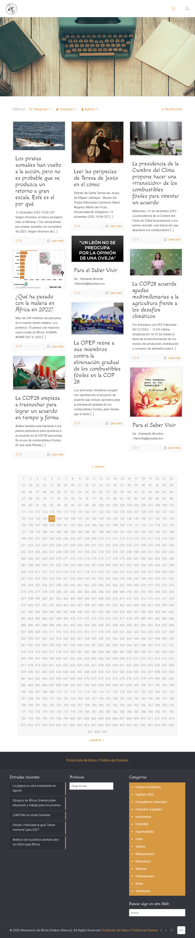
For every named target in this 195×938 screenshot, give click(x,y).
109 (164, 505)
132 (171, 512)
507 (23, 632)
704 (171, 685)
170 (129, 525)
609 (122, 658)
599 (51, 658)
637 (164, 665)
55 (94, 492)
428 (87, 605)
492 (72, 625)
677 (136, 678)
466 (44, 618)
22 (171, 478)
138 (58, 518)
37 (122, 485)
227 (65, 545)
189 (108, 532)
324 (129, 572)
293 (65, 565)
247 (51, 552)
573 (23, 652)
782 (101, 712)
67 (23, 498)
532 (44, 638)
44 (171, 485)
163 (79, 525)
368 (129, 585)
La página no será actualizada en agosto (34, 788)
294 (72, 565)
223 (37, 545)
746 (157, 698)
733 (65, 698)
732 (58, 698)
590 (143, 652)
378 (44, 592)
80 (115, 498)
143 (94, 518)
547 (150, 638)
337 (65, 578)
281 (136, 558)
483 (164, 618)
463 (23, 618)
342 (101, 578)
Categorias (40, 109)
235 (122, 545)
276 (101, 558)
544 (129, 638)
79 (108, 498)
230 (87, 545)
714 (87, 692)
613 (150, 658)
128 (143, 512)
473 (94, 618)
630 (115, 665)
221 (23, 545)
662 (30, 678)
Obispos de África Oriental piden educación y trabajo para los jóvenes (37, 803)
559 (79, 645)
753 (51, 705)
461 (164, 612)
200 (30, 538)
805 (108, 718)
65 (164, 492)
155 (23, 525)
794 (30, 718)
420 (30, 605)
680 (157, 678)
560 (87, 645)
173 (150, 525)
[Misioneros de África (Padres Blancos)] (11, 8)
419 (23, 605)
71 (51, 498)
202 (44, 538)
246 (44, 552)
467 (51, 618)
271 (65, 558)
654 (129, 672)
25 (37, 485)
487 (37, 625)
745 (150, 698)
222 (30, 545)
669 (79, 678)
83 (136, 498)
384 (87, 592)
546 (143, 638)
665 (51, 678)
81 (122, 498)
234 (115, 545)
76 (87, 498)
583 (94, 652)
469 (65, 618)
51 (65, 492)
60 (129, 492)
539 (94, 638)
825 (94, 725)
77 (94, 498)
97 (80, 505)
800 (72, 718)
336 (58, 578)
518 (101, 632)
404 (72, 598)
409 (108, 598)
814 (171, 718)
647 (79, 672)
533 (51, 638)
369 (136, 585)
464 (30, 618)
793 (23, 718)
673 (108, 678)
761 (108, 705)
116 (58, 512)
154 (171, 518)
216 (143, 538)
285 (164, 558)
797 (51, 718)
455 (122, 612)
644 (58, 672)
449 (79, 612)
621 (51, 665)
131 (164, 512)
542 (115, 638)
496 (101, 625)
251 (79, 552)
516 (87, 632)
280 (129, 558)
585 (108, 652)
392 (143, 592)
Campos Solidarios (148, 787)
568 (143, 645)
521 (122, 632)
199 (23, 538)
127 (136, 512)
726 (171, 692)
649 (94, 672)
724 (157, 692)
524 (143, 632)
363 (94, 585)
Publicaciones (144, 876)
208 (87, 538)
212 (115, 538)
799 (65, 718)
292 (58, 565)
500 (129, 625)
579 (65, 652)
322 (115, 572)
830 (129, 725)
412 (129, 598)
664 (44, 678)
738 (101, 698)
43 (164, 485)
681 (164, 678)
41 (150, 485)
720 (129, 692)
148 (129, 518)
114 (44, 512)
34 (101, 485)
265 (23, 558)
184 (72, 532)
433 (122, 605)
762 (115, 705)
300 (115, 565)
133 (23, 518)
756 (72, 705)
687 (51, 685)
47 (37, 492)
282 (143, 558)
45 (23, 492)
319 (94, 572)
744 (143, 698)
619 (37, 665)
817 (37, 725)
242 (171, 545)
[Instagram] (171, 930)
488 (44, 625)
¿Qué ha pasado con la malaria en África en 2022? (34, 303)
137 (51, 518)
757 (79, 705)
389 (122, 592)
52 (72, 492)
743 (136, 698)
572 (171, 645)
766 (143, 705)
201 (37, 538)
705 (23, 692)
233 (108, 545)
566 (129, 645)
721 (136, 692)
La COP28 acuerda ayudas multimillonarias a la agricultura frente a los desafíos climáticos (155, 300)
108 (157, 505)
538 (87, 638)
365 (108, 585)
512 (58, 632)
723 (150, 692)
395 (164, 592)
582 (87, 652)
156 (30, 525)
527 (164, 632)
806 (115, 718)
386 (101, 592)
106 (143, 505)
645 (65, 672)
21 (164, 478)
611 (136, 658)
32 (87, 485)
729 (37, 698)
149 (136, 518)
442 (30, 612)
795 (37, 718)
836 (171, 725)
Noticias (140, 869)
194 (143, 532)
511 (51, 632)
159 (51, 525)
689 (65, 685)
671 (94, 678)
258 (129, 552)
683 (23, 685)
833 (150, 725)
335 (51, 578)
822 (72, 725)
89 (23, 505)
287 (23, 565)
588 (129, 652)
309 (23, 572)
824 (87, 725)
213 (122, 538)
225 (51, 545)
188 (101, 532)
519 (108, 632)
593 (164, 652)
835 (164, 725)
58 (115, 492)
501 (136, 625)
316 (72, 572)
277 (108, 558)
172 (143, 525)
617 (23, 665)
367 (122, 585)
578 (58, 652)
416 (157, 598)
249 (65, 552)
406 (87, 598)
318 (87, 572)
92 (44, 505)
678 (143, 678)
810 (143, 718)
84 (143, 498)
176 (171, 525)
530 (30, 638)
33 (94, 485)
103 (122, 505)
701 (150, 685)
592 (157, 652)
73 (65, 498)
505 (164, 625)
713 (79, 692)
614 (157, 658)
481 (150, 618)
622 (58, 665)
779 (79, 712)
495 (94, 625)
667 (65, 678)
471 (79, 618)
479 (136, 618)
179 (37, 532)
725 (164, 692)
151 (150, 518)
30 (72, 485)
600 (58, 658)
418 (171, 598)
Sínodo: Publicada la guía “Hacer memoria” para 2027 (34, 827)
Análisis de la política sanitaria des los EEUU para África (36, 842)
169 (122, 525)
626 (87, 665)
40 (143, 485)
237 (136, 545)
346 (129, 578)
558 (72, 645)
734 (72, 698)
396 (171, 592)
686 (44, 685)
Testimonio (142, 891)
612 (143, 658)
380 (58, 592)
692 (87, 685)
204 (58, 538)
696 (115, 685)
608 (115, 658)
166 (101, 525)
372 (157, 585)
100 (101, 505)
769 (164, 705)
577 (51, 652)
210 (101, 538)
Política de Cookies (114, 760)
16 (129, 478)
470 (72, 618)
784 (115, 712)
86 (157, 498)
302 (129, 565)
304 (143, 565)
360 (72, 585)
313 (51, 572)
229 (79, 545)
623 (65, 665)
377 (37, 592)
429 (94, 605)
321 (108, 572)
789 (150, 712)
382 (72, 592)
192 (129, 532)
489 (51, 625)
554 (44, 645)
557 (65, 645)
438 (157, 605)
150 (143, 518)
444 (44, 612)
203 (51, 538)
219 (164, 538)
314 (58, 572)
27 (51, 485)
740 (115, 698)
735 (79, 698)
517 (94, 632)
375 (23, 592)
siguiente (95, 740)
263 (164, 552)
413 (136, 598)
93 (51, 505)
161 (65, 525)
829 (122, 725)
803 (94, 718)
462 (171, 612)
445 (51, 612)
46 (30, 492)
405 (79, 598)
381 (65, 592)
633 (136, 665)
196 (157, 532)
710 (58, 692)
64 (157, 492)
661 (23, 678)
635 (150, 665)
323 (122, 572)
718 (115, 692)
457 (136, 612)
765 (136, 705)
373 (164, 585)
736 (87, 698)
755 (65, 705)
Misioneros (143, 861)
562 (101, 645)
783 (108, 712)
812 (157, 718)
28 (58, 485)
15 (122, 478)
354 (30, 585)
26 (44, 485)
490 (58, 625)
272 (72, 558)
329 (164, 572)
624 (72, 665)
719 (122, 692)
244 (30, 552)
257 (122, 552)
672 (101, 678)
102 (115, 505)
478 (129, 618)
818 (44, 725)
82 (129, 498)
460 (157, 612)
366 (115, 585)
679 (150, 678)
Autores (90, 109)
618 (30, 665)
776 (58, 712)
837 (90, 732)
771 (23, 712)
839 (104, 732)
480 (143, 618)
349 (150, 578)
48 (44, 492)
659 (164, 672)
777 (65, 712)
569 (150, 645)
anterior (100, 466)
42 (157, 485)
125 (122, 512)
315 (65, 572)
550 (171, 638)
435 (136, 605)
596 (30, 658)
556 (58, 645)
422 (44, 605)
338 (72, 578)
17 (136, 478)
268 (44, 558)
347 (136, 578)
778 (72, 712)
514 (72, 632)
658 (157, 672)
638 (171, 665)
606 (101, 658)
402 (58, 598)
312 (44, 572)
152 (157, 518)
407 (94, 598)
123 (108, 512)
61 (136, 492)
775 (51, 712)
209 (94, 538)
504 (157, 625)
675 (122, 678)
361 (79, 585)
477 (122, 618)
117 (65, 512)
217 (150, 538)
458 (143, 612)
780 (87, 712)
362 (87, 585)
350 (157, 578)
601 (65, 658)
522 (129, 632)
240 (157, 545)
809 (136, 718)
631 (122, 665)
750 (30, 705)
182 (58, 532)
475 (108, 618)
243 (23, 552)
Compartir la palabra (148, 809)
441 (23, 612)
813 (164, 718)
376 (30, 592)
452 (101, 612)
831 (136, 725)
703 (164, 685)
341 (94, 578)
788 (143, 712)
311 (37, 572)
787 (136, 712)
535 (65, 638)
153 (164, 518)
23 (23, 485)
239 (150, 545)
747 (164, 698)
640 (30, 672)
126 (129, 512)
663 (37, 678)
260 (143, 552)
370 (143, 585)
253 (94, 552)
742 (129, 698)
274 (87, 558)
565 (122, 645)
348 (143, 578)
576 (44, 652)
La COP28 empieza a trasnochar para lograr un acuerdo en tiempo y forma (37, 408)
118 (72, 512)
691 (79, 685)
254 (101, 552)
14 (115, 478)
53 (80, 492)
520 (115, 632)
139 (65, 518)
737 (94, 698)
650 (101, 672)
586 (115, 652)
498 (115, 625)
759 (94, 705)
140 (72, 518)
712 (72, 692)
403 (65, 598)
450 (87, 612)
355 (37, 585)
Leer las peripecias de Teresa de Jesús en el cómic (96, 178)
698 (129, 685)
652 (115, 672)
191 (122, 532)
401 (51, 598)
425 (65, 605)
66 (171, 492)
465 (37, 618)
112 (30, 512)
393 (150, 592)
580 (72, 652)
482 (157, 618)
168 (115, 525)
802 (87, 718)
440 (171, 605)
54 (87, 492)
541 (108, 638)
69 (37, 498)
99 (94, 505)
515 (79, 632)
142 (87, 518)
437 (150, 605)
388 (115, 592)
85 (150, 498)
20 (157, 478)
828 (115, 725)
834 (157, 725)
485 (23, 625)
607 (108, 658)
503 (150, 625)
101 (108, 505)
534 (58, 638)
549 (164, 638)
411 (122, 598)
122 (101, 512)
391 (136, 592)
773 (37, 712)
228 (72, 545)
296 (87, 565)
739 (108, 698)
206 (72, 538)
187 (94, 532)
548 (157, 638)
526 (157, 632)
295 (79, 565)
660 (171, 672)
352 (171, 578)
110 (171, 505)
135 (37, 518)
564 (115, 645)
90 (30, 505)
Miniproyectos (145, 854)
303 (136, 565)
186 (87, 532)
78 (101, 498)
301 (122, 565)
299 (108, 565)
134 (30, 518)
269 (51, 558)
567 (136, 645)
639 (23, 672)
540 (101, 638)
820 (58, 725)
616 (171, 658)
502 (143, 625)
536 (72, 638)
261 (150, 552)
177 (23, 532)
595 (23, 658)
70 (44, 498)
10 (87, 478)
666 (58, 678)
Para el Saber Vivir (95, 270)
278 (115, 558)
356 (44, 585)
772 (30, 712)
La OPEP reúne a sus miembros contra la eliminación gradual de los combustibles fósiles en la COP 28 (97, 362)
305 (150, 565)
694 (101, 685)
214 (129, 538)
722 (143, 692)
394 (157, 592)
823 (79, 725)
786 (129, 712)
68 (30, 498)
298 (101, 565)
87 (164, 498)
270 (58, 558)
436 (143, 605)
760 (101, 705)
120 (87, 512)
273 (79, 558)
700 (143, 685)
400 (44, 598)
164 (87, 525)
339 (79, 578)
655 (136, 672)
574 (30, 652)
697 (122, 685)
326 (143, 572)
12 (101, 478)
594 (171, 652)
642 (44, 672)
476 (115, 618)
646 (72, 672)
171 (136, 525)
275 (94, 558)
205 (65, 538)
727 (23, 698)
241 (164, 545)
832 (143, 725)
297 (94, 565)
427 (79, 605)
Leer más (57, 241)
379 (51, 592)
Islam (139, 839)
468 (58, 618)
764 (129, 705)
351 (164, 578)
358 (58, 585)
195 (150, 532)
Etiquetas (66, 109)
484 (171, 618)
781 (94, 712)
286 (171, 558)
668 (72, 678)
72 (58, 498)
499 (122, 625)
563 (108, 645)
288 (30, 565)
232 (101, 545)
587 (122, 652)
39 (136, 485)
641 (37, 672)
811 (150, 718)
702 (157, 685)
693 (94, 685)
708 (44, 692)
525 (150, 632)
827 (108, 725)
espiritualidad (144, 831)
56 (101, 492)
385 (94, 592)
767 (150, 705)
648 (87, 672)
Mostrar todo (173, 109)
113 (37, 512)
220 (171, 538)
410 (115, 598)
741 (122, 698)
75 (80, 498)
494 (87, 625)
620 (44, 665)
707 (37, 692)
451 (94, 612)
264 (171, 552)
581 (79, 652)
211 (108, 538)
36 (115, 485)
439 (164, 605)
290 (44, 565)
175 (164, 525)
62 (143, 492)
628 (101, 665)
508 (30, 632)
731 (51, 698)
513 (65, 632)
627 (94, 665)
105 (136, 505)
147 (122, 518)
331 (23, 578)
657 (150, 672)
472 (87, 618)
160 (58, 525)
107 (150, 505)
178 (30, 532)
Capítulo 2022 (144, 794)
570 (157, 645)
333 (37, 578)
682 (171, 678)
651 (108, 672)
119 (79, 512)
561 (94, 645)
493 (79, 625)
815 (23, 725)
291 (51, 565)
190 (115, 532)
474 (101, 618)
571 (164, 645)
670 (87, 678)
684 (30, 685)
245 (37, 552)
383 (79, 592)
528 (171, 632)
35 (108, 485)
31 (80, 485)
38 (129, 485)
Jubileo (140, 846)
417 (164, 598)
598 (44, 658)
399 (37, 598)
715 (94, 692)
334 (44, 578)
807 (122, 718)
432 (115, 605)
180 (44, 532)
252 (87, 552)
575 (37, 652)
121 (94, 512)
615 (164, 658)
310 (30, 572)
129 (150, 512)
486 (30, 625)
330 (171, 572)
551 (23, 645)
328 (157, 572)
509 (37, 632)
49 (51, 492)
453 (108, 612)
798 (58, 718)
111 (23, 512)
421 (37, 605)
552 (30, 645)
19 (150, 478)
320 (101, 572)
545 (136, 638)
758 (87, 705)
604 (87, 658)
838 (97, 732)
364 (101, 585)
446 (58, 612)
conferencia (143, 817)
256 (115, 552)
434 (129, 605)
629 (108, 665)
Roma (139, 883)
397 (23, 598)
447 (65, 612)
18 (143, 478)
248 (58, 552)
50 (58, 492)
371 (150, 585)
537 (79, 638)
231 (94, 545)
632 (129, 665)
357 (51, 585)
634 (143, 665)
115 (51, 512)
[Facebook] (161, 930)
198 (171, 532)
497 (108, 625)
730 (44, 698)
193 (136, 532)
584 (101, 652)
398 (30, 598)
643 (51, 672)
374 (171, 585)
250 (72, 552)
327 (150, 572)
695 (108, 685)
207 (79, 538)
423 (51, 605)
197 (164, 532)
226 (58, 545)
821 (65, 725)
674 (115, 678)
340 (87, 578)
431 (108, 605)
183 (65, 532)
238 (143, 545)
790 (157, 712)
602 (72, 658)
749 (23, 705)
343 (108, 578)
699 (136, 685)
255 (108, 552)
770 (171, 705)
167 (108, 525)
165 (94, 525)
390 (129, 592)
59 (122, 492)
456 (129, 612)
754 (58, 705)
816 (30, 725)
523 (136, 632)
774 (44, 712)
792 (171, 712)
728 (30, 698)
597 (37, 658)
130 (157, 512)
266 (30, 558)
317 (79, 572)
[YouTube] (166, 930)
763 (122, 705)
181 (51, 532)
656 (143, 672)
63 (150, 492)
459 (150, 612)
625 (79, 665)
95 (65, 505)
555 (51, 645)
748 (171, 698)
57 (108, 492)
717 (108, 692)
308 (171, 565)
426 (72, 605)
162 (72, 525)
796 (44, 718)
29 (65, 485)
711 (65, 692)
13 (108, 478)
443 (37, 612)
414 (143, 598)
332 (30, 578)
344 (115, 578)
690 (72, 685)
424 (58, 605)
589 (136, 652)
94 (58, 505)
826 (101, 725)
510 (44, 632)
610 (129, 658)
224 (44, 545)
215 (136, 538)
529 (23, 638)
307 (164, 565)
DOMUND (141, 824)
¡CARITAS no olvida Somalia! (31, 815)
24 (30, 485)
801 (79, 718)
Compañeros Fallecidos (151, 802)
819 (51, 725)
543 (122, 638)
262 (157, 552)
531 (37, 638)
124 (115, 512)
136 (44, 518)
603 (79, 658)
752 (44, 705)
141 (79, 518)
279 (122, 558)
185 (79, 532)
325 (136, 572)
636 (157, 665)
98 (87, 505)
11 (94, 478)
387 (108, 592)
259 (136, 552)
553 (37, 645)
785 (122, 712)
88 (171, 498)
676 (129, 678)
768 (157, 705)
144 (101, 518)
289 (37, 565)
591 (150, 652)
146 (115, 518)
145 (108, 518)
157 (37, 525)
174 (157, 525)
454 (115, 612)
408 (101, 598)
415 (150, 598)
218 (157, 538)
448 (72, 612)
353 (23, 585)
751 (37, 705)
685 (37, 685)
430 (101, 605)
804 (101, 718)
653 (122, 672)
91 (37, 505)
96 (72, 505)
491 (65, 625)
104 (129, 505)
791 (164, 712)
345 (122, 578)
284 (157, 558)
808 (129, 718)
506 (171, 625)
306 (157, 565)
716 (101, 692)
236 (129, 545)
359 (65, 585)
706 (30, 692)
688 (58, 685)
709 (51, 692)
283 (150, 558)
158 (44, 525)
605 (94, 658)
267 (37, 558)
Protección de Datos (81, 760)
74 (72, 498)
